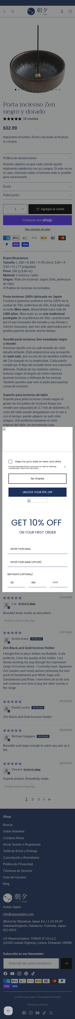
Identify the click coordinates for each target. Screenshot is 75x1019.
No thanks (37, 478)
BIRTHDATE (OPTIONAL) (20, 574)
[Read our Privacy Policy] (65, 467)
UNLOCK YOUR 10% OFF (37, 492)
